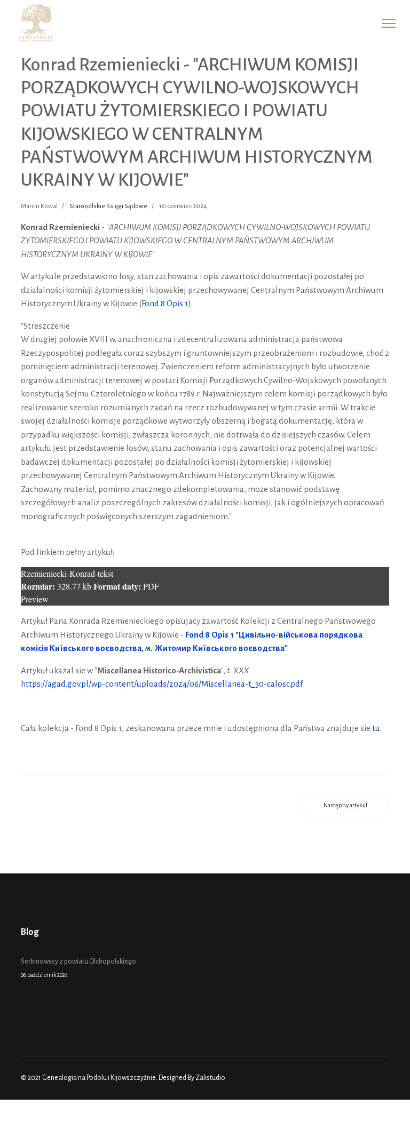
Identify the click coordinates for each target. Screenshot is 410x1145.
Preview (35, 599)
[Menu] (389, 23)
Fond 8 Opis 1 (164, 303)
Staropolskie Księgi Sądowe (108, 206)
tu (376, 728)
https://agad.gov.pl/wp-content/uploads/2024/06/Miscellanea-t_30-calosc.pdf (162, 683)
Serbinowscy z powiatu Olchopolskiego (78, 968)
